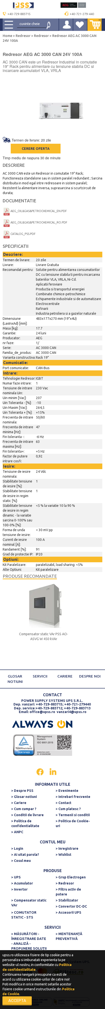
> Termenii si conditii (73, 815)
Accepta (17, 1000)
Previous (4, 105)
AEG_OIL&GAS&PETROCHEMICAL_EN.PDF (38, 211)
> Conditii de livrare (27, 815)
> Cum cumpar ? (23, 809)
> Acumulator (22, 883)
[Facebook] (40, 771)
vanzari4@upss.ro (71, 712)
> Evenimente (67, 791)
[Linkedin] (53, 771)
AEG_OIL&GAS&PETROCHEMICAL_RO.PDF (38, 222)
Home (8, 36)
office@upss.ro (42, 712)
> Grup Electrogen (71, 877)
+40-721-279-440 (82, 14)
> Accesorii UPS (68, 912)
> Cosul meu (21, 861)
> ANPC (17, 832)
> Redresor (65, 883)
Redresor (23, 36)
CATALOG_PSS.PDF (22, 233)
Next (100, 105)
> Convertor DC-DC (71, 906)
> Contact (63, 803)
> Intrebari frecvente (73, 797)
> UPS (16, 877)
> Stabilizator (67, 900)
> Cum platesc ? (68, 809)
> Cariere (18, 803)
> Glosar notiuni (24, 797)
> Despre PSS (22, 791)
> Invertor (19, 889)
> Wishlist (63, 855)
